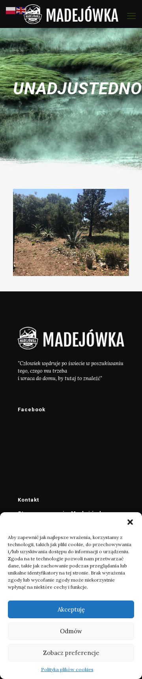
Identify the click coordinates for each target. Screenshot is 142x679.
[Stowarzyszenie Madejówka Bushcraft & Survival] (71, 14)
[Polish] (11, 10)
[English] (21, 10)
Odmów (71, 631)
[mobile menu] (131, 15)
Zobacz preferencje (71, 653)
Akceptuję (71, 609)
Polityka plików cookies (67, 669)
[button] (130, 522)
